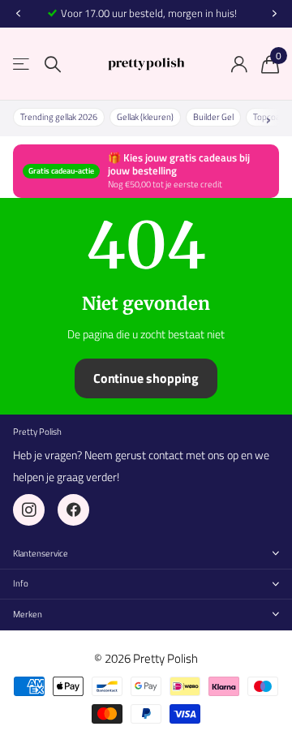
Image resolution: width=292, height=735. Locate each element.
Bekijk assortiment (22, 64)
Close (146, 554)
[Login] (238, 64)
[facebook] (73, 510)
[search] (53, 64)
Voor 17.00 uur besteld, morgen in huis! (149, 13)
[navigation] (18, 14)
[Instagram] (29, 510)
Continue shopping (146, 378)
